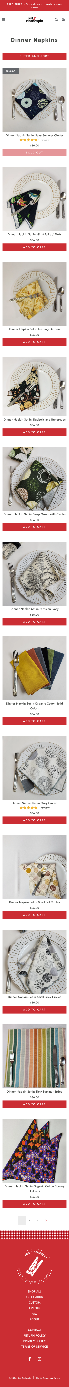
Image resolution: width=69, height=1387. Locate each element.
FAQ (34, 1314)
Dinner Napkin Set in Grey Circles (34, 803)
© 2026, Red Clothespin (20, 1378)
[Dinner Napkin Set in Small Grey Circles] (34, 962)
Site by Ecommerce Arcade (48, 1378)
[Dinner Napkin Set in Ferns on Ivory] (34, 574)
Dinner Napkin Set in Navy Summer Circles (34, 135)
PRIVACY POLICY (34, 1341)
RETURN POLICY (34, 1335)
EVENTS (34, 1308)
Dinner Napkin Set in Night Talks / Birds (34, 234)
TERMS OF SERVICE (34, 1346)
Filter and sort (34, 56)
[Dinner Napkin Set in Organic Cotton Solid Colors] (34, 668)
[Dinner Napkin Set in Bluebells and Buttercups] (34, 386)
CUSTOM (35, 1302)
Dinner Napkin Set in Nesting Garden (34, 329)
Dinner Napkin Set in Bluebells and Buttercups (35, 419)
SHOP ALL (34, 1291)
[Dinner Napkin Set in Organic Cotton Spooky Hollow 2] (34, 1151)
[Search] (56, 19)
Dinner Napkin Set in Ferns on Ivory (35, 609)
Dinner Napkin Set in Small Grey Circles (34, 997)
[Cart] (63, 19)
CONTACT (34, 1330)
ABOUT (34, 1319)
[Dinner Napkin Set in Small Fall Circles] (34, 867)
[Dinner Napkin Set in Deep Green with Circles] (34, 479)
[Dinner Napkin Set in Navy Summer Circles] (34, 100)
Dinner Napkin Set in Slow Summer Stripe (34, 1091)
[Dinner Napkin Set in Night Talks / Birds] (34, 199)
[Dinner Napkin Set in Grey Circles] (34, 768)
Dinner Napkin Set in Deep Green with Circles (35, 514)
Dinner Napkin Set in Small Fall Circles (34, 902)
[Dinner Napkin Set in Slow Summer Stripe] (34, 1056)
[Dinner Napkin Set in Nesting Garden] (34, 294)
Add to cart (34, 247)
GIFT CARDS (34, 1297)
